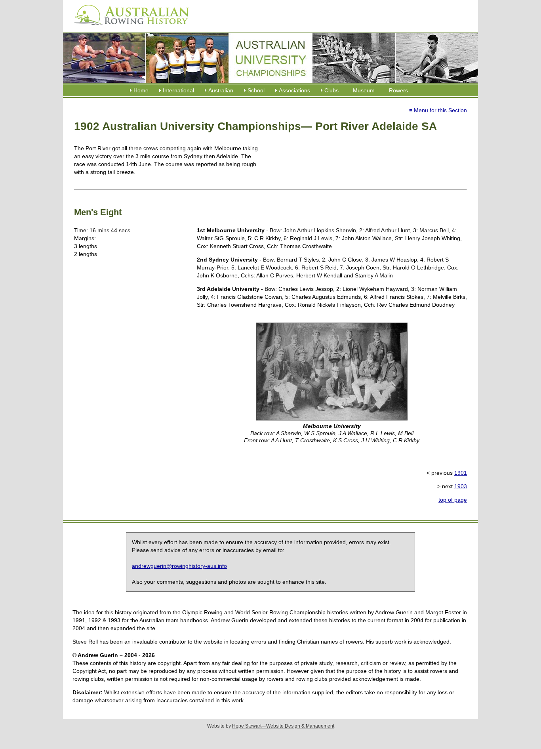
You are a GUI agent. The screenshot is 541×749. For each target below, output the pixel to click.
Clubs (331, 90)
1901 (460, 473)
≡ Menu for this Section (438, 110)
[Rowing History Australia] (128, 28)
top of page (452, 500)
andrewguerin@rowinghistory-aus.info (179, 566)
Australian (220, 90)
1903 (460, 486)
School (256, 90)
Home (141, 90)
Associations (294, 90)
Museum (364, 90)
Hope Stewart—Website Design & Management (283, 726)
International (178, 90)
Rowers (398, 90)
